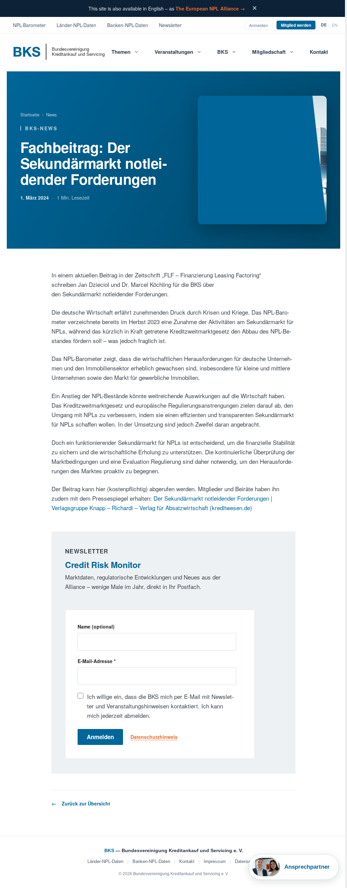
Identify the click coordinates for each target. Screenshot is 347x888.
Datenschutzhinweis (154, 736)
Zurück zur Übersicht (86, 803)
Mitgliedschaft (269, 51)
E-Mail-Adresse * (97, 661)
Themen (120, 51)
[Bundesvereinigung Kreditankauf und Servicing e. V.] (33, 54)
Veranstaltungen (174, 51)
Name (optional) (96, 626)
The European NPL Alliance (210, 8)
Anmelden (100, 737)
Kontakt (319, 51)
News (51, 114)
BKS (222, 51)
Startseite (29, 114)
